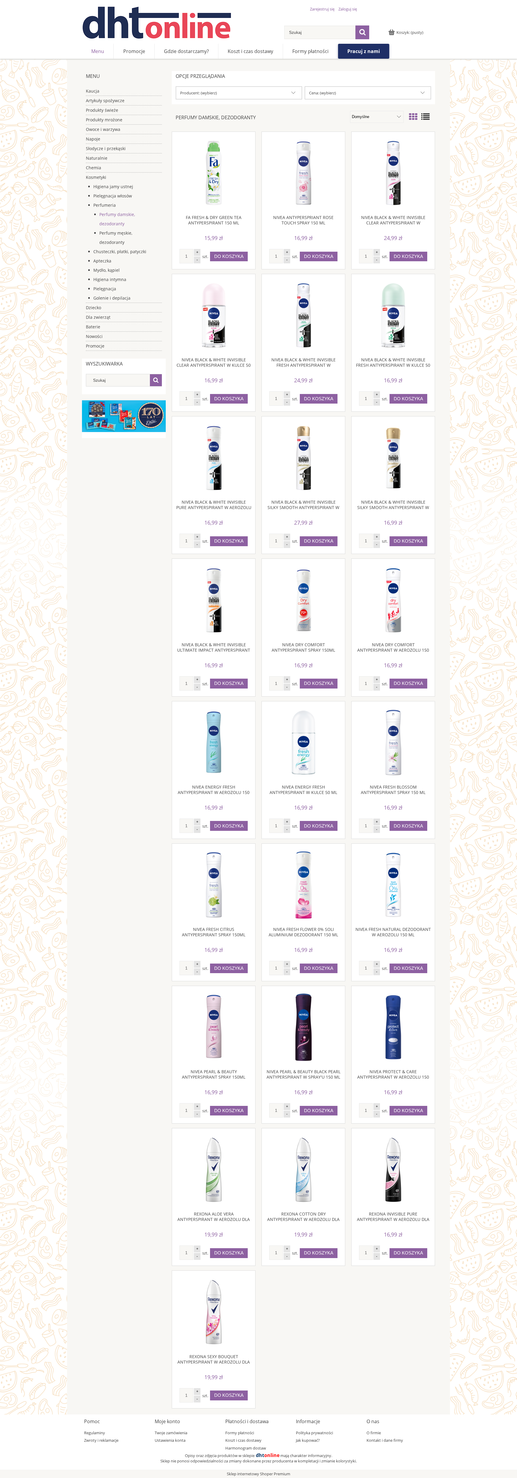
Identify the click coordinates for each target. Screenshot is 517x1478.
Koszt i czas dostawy (243, 1440)
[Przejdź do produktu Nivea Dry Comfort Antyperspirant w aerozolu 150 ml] (393, 600)
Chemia (93, 167)
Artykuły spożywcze (105, 100)
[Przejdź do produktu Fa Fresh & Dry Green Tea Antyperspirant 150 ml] (213, 173)
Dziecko (93, 307)
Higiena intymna (109, 279)
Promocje (95, 346)
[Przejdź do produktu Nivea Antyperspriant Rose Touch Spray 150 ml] (303, 173)
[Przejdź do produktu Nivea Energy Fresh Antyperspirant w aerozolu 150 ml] (213, 742)
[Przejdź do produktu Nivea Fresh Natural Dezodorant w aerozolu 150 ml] (393, 885)
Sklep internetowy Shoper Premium (258, 1474)
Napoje (93, 139)
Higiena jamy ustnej (113, 186)
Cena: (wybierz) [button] (322, 93)
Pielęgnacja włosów (112, 196)
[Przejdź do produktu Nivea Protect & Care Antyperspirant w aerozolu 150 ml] (393, 1027)
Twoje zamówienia (171, 1432)
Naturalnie (96, 158)
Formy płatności (239, 1432)
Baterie (93, 327)
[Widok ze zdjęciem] (413, 116)
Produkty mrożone (104, 120)
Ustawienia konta (170, 1440)
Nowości (94, 336)
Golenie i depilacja (111, 298)
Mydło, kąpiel (106, 270)
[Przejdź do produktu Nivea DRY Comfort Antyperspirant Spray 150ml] (303, 600)
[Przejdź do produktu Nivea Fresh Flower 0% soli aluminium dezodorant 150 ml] (303, 885)
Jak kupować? (308, 1440)
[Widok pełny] (425, 116)
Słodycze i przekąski (106, 148)
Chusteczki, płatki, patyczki (119, 251)
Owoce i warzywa (103, 129)
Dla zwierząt (98, 317)
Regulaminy (94, 1432)
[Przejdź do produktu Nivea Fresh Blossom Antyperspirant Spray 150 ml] (393, 742)
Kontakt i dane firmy (385, 1440)
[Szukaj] (362, 32)
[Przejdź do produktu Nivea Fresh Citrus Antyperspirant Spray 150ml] (213, 885)
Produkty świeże (102, 110)
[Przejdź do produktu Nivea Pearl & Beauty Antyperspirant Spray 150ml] (213, 1027)
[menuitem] (97, 51)
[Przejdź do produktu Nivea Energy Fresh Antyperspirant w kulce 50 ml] (303, 742)
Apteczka (102, 261)
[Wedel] (124, 416)
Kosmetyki (96, 177)
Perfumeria (104, 205)
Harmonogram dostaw (245, 1448)
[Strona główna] (157, 22)
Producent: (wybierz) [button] (198, 93)
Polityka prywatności (314, 1432)
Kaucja (92, 91)
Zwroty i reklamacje (101, 1440)
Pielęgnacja (104, 289)
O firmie (374, 1432)
